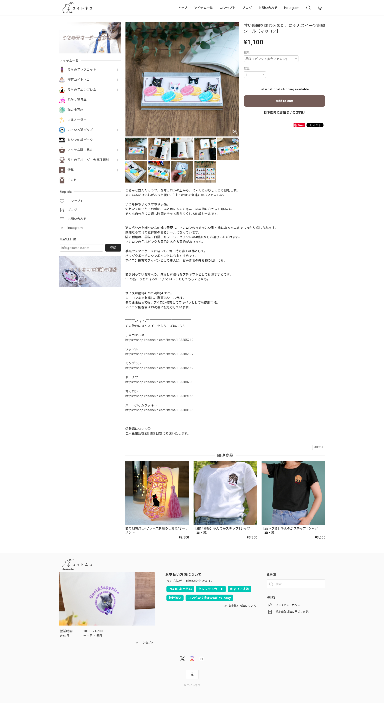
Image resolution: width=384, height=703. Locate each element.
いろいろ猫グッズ (80, 130)
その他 (72, 180)
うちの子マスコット (82, 69)
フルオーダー (77, 120)
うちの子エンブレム (82, 89)
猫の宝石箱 (76, 110)
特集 (71, 170)
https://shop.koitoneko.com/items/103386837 (159, 354)
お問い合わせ (268, 8)
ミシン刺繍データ (80, 140)
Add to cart (284, 101)
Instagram (291, 8)
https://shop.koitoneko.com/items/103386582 (159, 368)
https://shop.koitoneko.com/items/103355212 (159, 340)
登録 (113, 247)
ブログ (247, 8)
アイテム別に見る (80, 150)
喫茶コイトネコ (79, 79)
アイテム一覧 (203, 8)
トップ (183, 8)
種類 (247, 52)
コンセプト (228, 8)
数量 (247, 68)
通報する (319, 447)
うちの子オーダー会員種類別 (88, 160)
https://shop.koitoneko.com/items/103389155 (159, 396)
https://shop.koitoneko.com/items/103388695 (159, 410)
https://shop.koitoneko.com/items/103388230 (159, 382)
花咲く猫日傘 (77, 100)
